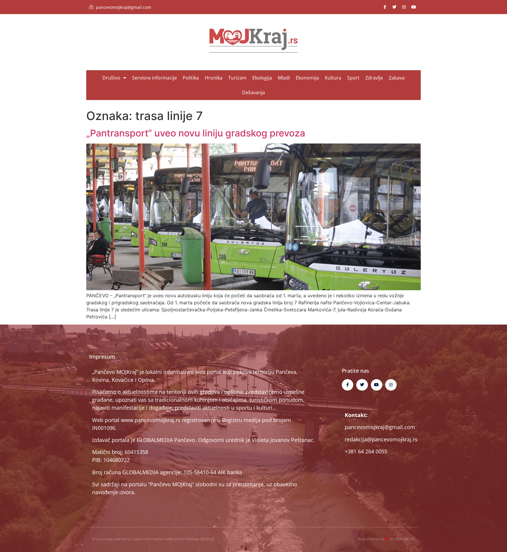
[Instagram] (404, 7)
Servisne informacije (154, 78)
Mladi (284, 78)
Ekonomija (307, 78)
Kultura (333, 78)
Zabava (397, 78)
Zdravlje (374, 78)
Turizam (237, 78)
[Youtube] (414, 7)
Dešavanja (253, 92)
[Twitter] (394, 7)
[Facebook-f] (385, 7)
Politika (191, 78)
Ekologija (262, 78)
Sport (353, 78)
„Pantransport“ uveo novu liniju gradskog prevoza (195, 133)
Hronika (213, 78)
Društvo (111, 78)
